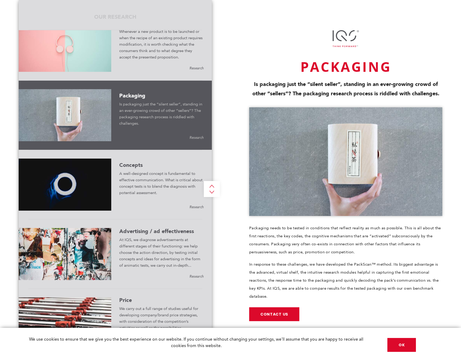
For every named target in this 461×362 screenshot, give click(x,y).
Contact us (274, 314)
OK (402, 345)
